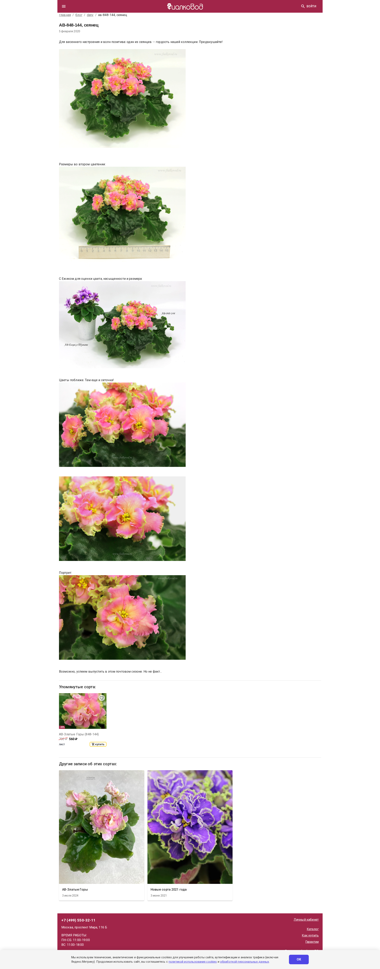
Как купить (310, 935)
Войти (311, 6)
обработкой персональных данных (244, 961)
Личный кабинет (306, 919)
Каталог (313, 929)
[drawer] (64, 6)
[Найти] (303, 6)
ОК (299, 959)
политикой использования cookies (193, 961)
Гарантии (312, 942)
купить (99, 744)
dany (90, 15)
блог (78, 15)
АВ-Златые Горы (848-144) (79, 734)
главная (65, 15)
